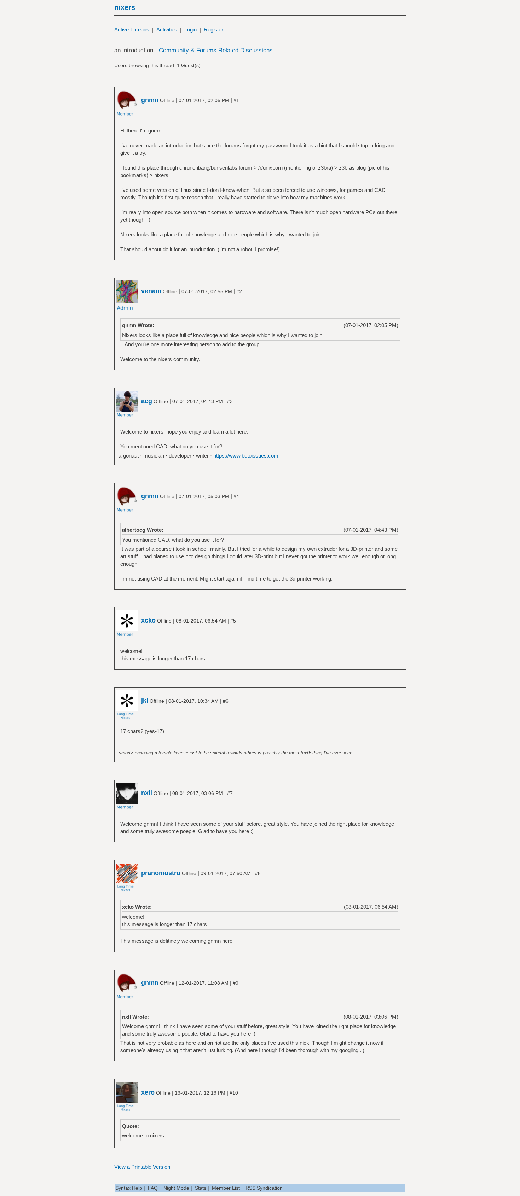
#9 (235, 983)
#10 (234, 1093)
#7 (230, 793)
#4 (236, 496)
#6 (226, 701)
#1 (236, 100)
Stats (200, 1188)
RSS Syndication (264, 1188)
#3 (230, 401)
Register (213, 29)
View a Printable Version (142, 1167)
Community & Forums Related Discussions (216, 50)
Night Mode (176, 1188)
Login (190, 29)
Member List (226, 1188)
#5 (233, 621)
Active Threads (131, 29)
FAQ (153, 1188)
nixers (124, 7)
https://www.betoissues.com (245, 456)
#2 (239, 291)
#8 (258, 873)
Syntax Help (128, 1188)
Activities (166, 29)
